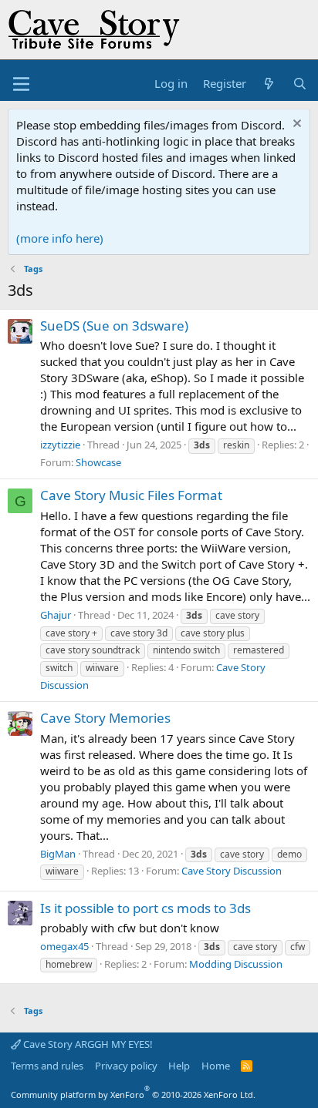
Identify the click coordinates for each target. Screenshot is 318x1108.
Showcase (98, 462)
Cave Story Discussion (231, 871)
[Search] (300, 83)
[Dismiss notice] (295, 125)
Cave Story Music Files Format (131, 495)
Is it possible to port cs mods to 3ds (145, 908)
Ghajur (55, 615)
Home (215, 1066)
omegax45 (64, 946)
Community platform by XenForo (133, 1094)
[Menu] (21, 84)
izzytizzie (60, 445)
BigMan (58, 854)
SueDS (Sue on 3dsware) (114, 325)
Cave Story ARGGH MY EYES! (87, 1044)
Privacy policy (126, 1066)
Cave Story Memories (105, 718)
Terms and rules (47, 1066)
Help (179, 1066)
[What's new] (269, 83)
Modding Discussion (235, 964)
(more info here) (59, 238)
